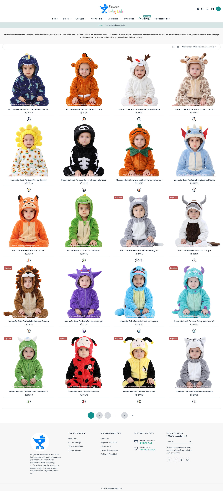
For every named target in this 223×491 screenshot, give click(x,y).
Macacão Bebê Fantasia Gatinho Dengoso (139, 250)
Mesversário (96, 19)
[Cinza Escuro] (141, 260)
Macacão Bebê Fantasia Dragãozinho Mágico (194, 180)
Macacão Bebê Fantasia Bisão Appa (194, 250)
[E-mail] (187, 459)
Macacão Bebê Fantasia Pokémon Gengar (84, 321)
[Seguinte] (132, 415)
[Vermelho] (83, 401)
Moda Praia (113, 19)
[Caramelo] (28, 331)
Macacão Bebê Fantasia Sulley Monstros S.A (194, 321)
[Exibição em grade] (178, 47)
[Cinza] (137, 260)
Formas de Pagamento (109, 450)
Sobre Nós (105, 439)
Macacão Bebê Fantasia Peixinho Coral (84, 109)
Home (55, 19)
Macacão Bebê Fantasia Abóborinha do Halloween (139, 180)
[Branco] (139, 119)
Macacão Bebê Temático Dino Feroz (83, 250)
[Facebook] (169, 459)
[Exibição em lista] (173, 47)
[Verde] (83, 260)
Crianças (80, 19)
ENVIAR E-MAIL (146, 443)
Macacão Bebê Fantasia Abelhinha (139, 391)
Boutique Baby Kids (114, 488)
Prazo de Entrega (74, 442)
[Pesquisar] (202, 8)
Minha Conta (72, 439)
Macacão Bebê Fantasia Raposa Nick (29, 250)
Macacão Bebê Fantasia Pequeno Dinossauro (28, 109)
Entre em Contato (74, 450)
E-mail (170, 441)
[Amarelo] (28, 189)
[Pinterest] (175, 459)
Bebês (66, 19)
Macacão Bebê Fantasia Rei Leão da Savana (29, 321)
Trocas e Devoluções (75, 446)
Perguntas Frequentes (109, 442)
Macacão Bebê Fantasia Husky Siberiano (194, 391)
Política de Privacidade (109, 454)
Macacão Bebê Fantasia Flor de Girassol (28, 180)
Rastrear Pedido (162, 19)
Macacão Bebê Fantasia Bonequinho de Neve (139, 109)
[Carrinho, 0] (212, 8)
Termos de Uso (106, 446)
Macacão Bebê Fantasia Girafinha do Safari (194, 109)
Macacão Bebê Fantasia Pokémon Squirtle (139, 321)
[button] (197, 8)
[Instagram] (181, 459)
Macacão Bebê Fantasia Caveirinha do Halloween (83, 180)
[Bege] (194, 119)
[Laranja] (83, 119)
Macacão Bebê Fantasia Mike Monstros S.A (28, 391)
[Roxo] (83, 331)
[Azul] (28, 119)
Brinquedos (129, 19)
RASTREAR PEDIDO (148, 450)
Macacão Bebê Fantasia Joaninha (83, 391)
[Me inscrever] (190, 441)
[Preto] (83, 189)
